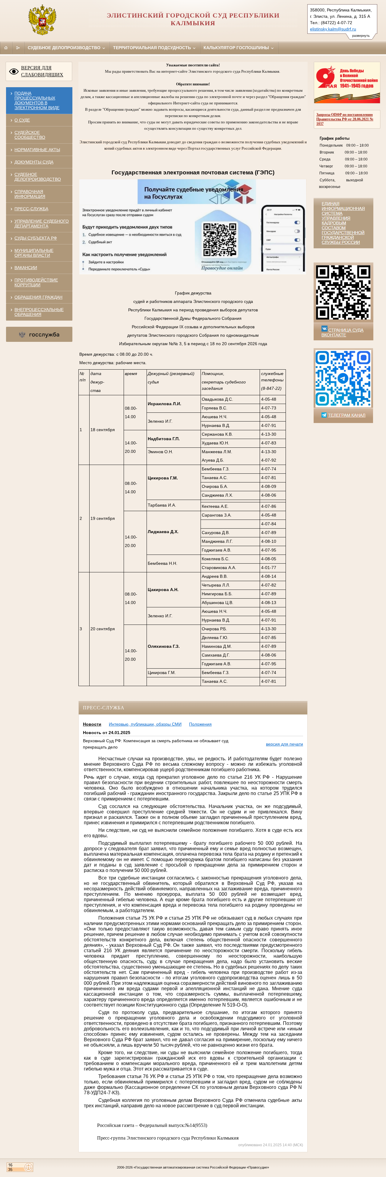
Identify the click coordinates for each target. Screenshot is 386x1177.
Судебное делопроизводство (65, 47)
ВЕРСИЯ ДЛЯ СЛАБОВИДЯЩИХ (42, 71)
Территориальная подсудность (152, 47)
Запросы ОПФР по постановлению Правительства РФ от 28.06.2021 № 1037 (344, 119)
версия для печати (284, 744)
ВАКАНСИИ (25, 267)
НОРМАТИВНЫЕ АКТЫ (37, 149)
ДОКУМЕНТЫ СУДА (33, 162)
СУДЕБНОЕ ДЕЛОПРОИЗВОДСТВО (37, 177)
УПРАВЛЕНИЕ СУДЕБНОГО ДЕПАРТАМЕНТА (41, 223)
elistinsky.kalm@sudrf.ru (333, 29)
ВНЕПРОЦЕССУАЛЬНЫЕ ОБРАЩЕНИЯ (39, 312)
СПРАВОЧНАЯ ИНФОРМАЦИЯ (29, 194)
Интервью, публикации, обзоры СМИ (145, 724)
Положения (200, 724)
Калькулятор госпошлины (237, 47)
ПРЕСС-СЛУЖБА (31, 208)
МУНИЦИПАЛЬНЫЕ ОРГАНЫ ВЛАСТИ (33, 253)
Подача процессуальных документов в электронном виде (36, 100)
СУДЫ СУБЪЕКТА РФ (35, 238)
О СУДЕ (22, 120)
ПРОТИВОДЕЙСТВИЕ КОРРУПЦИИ (36, 282)
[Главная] (6, 48)
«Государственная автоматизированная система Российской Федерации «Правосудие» (201, 1167)
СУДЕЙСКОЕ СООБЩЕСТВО (29, 135)
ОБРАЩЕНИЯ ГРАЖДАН (38, 297)
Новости (92, 724)
